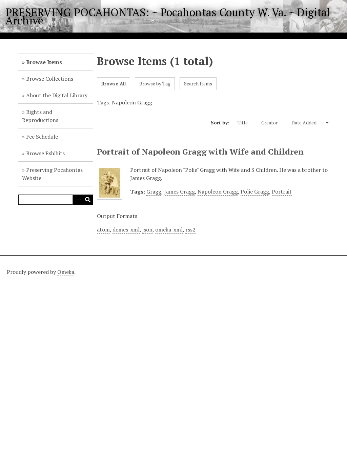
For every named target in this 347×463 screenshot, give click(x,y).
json (147, 229)
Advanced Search (78, 200)
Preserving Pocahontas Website (52, 174)
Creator (269, 122)
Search (88, 200)
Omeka (65, 272)
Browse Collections (49, 78)
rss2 (190, 229)
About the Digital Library (56, 95)
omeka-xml (169, 229)
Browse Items (44, 62)
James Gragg (179, 191)
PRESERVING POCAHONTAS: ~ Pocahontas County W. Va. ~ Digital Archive (167, 16)
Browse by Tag (154, 83)
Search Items (198, 83)
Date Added (304, 122)
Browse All (113, 83)
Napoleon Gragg (218, 191)
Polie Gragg (255, 191)
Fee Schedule (42, 136)
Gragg (153, 191)
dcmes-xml (126, 229)
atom (103, 229)
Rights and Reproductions (40, 116)
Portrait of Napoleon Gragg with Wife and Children (200, 151)
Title (243, 122)
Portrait (282, 191)
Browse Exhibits (45, 153)
